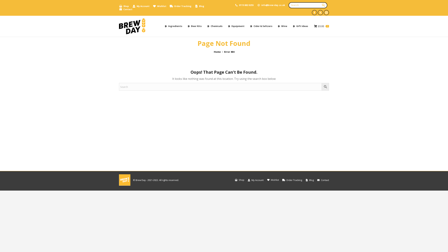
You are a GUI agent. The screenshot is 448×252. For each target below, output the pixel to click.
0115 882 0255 (246, 5)
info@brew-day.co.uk (273, 5)
